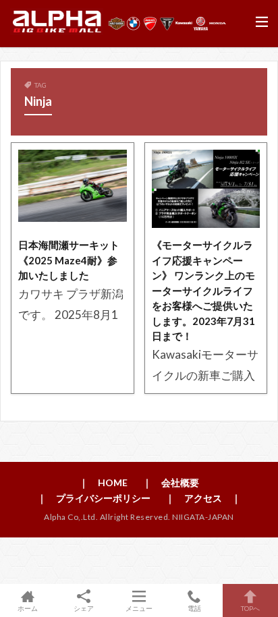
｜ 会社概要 (170, 482)
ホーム (28, 608)
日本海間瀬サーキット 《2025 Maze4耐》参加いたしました (68, 260)
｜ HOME (103, 482)
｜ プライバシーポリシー (93, 498)
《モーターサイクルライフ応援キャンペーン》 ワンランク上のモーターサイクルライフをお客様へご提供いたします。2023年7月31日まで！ (203, 290)
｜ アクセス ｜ (203, 498)
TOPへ (250, 608)
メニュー (139, 608)
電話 (194, 608)
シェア (84, 608)
